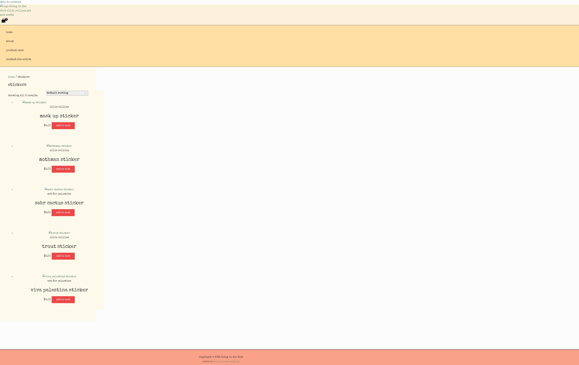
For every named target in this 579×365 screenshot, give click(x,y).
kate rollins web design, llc (226, 362)
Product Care (15, 50)
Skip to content (10, 2)
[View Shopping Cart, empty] (3, 21)
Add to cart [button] (63, 125)
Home (9, 32)
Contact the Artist (18, 59)
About (10, 41)
